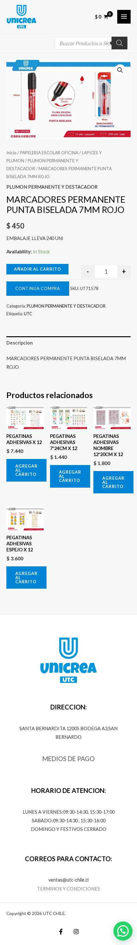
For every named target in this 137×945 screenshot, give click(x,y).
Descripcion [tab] (19, 342)
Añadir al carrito (37, 269)
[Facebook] (61, 931)
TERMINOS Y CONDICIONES (68, 888)
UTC (28, 313)
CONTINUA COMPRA (37, 288)
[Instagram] (76, 931)
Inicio (11, 152)
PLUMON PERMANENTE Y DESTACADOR (51, 187)
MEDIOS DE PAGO (68, 758)
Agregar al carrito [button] (26, 470)
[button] (120, 70)
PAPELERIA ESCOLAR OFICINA (49, 152)
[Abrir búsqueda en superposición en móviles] (90, 43)
